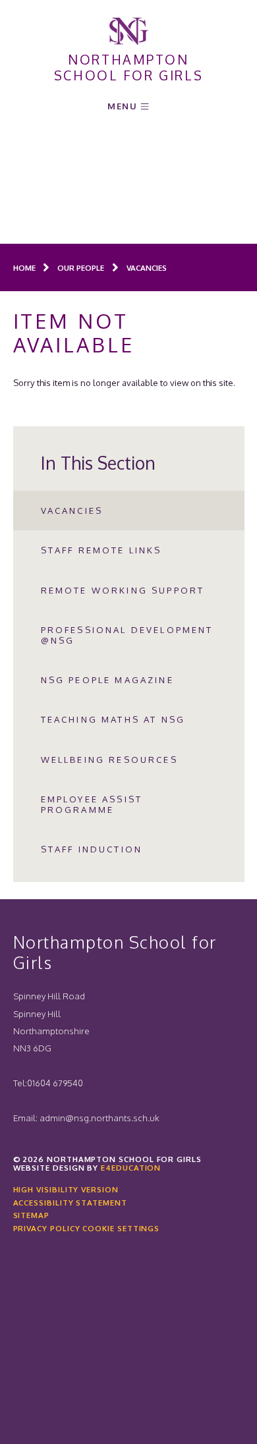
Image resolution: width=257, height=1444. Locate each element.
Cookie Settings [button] (120, 1228)
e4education (131, 1168)
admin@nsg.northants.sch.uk (99, 1117)
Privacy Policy (46, 1228)
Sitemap (31, 1215)
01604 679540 (55, 1082)
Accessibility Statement (70, 1203)
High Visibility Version (66, 1189)
